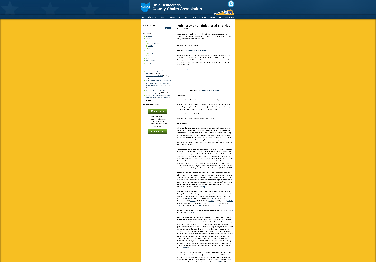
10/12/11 (190, 198)
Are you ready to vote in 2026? (154, 76)
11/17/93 (217, 205)
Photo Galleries (150, 60)
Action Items (196, 17)
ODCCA (150, 46)
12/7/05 (211, 201)
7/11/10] (202, 187)
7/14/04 (211, 203)
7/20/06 (192, 201)
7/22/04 (192, 203)
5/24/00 (230, 210)
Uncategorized (150, 63)
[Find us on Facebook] (230, 12)
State (149, 56)
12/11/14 (186, 248)
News (180, 17)
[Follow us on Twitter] (226, 12)
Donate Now (157, 111)
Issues (186, 17)
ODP (149, 48)
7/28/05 (230, 201)
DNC (149, 41)
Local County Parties (154, 43)
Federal (150, 53)
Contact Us (213, 17)
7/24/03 (179, 205)
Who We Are (152, 17)
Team (162, 17)
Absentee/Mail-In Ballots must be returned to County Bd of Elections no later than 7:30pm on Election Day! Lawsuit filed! (158, 83)
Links (220, 17)
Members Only (229, 17)
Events (204, 17)
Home (144, 17)
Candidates (171, 17)
